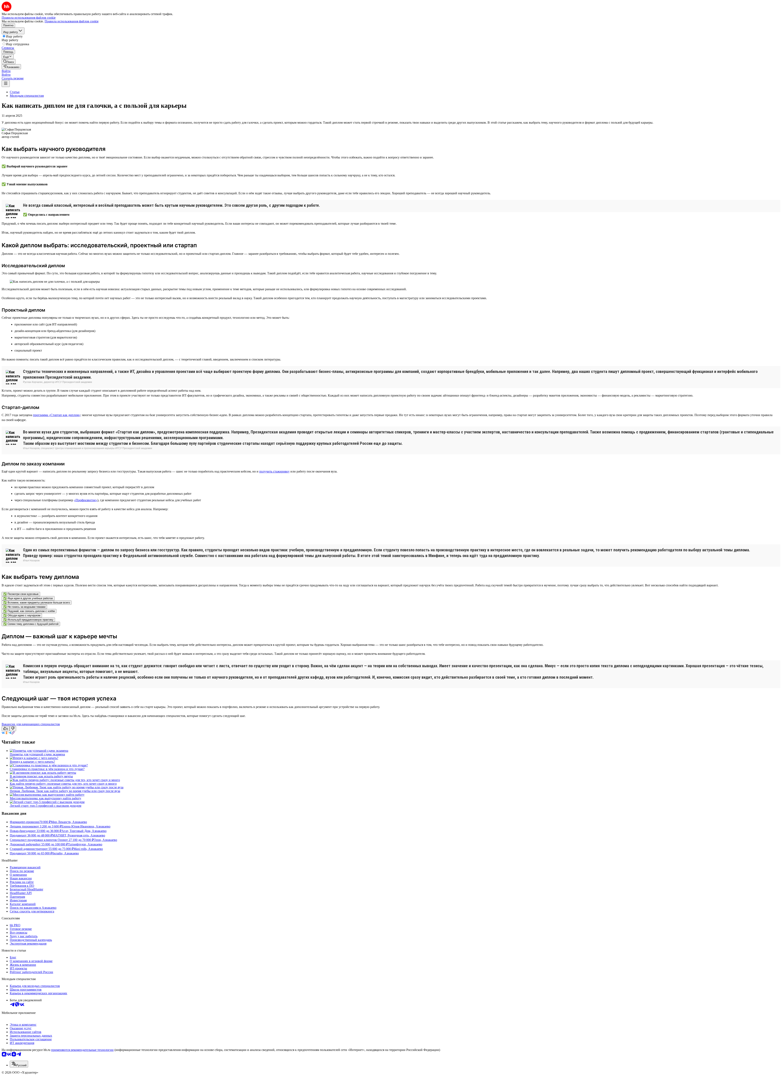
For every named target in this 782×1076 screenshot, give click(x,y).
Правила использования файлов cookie (72, 21)
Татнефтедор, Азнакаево (85, 844)
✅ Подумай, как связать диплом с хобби (29, 611)
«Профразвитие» (85, 500)
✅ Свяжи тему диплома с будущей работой (30, 623)
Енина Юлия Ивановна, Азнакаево (86, 826)
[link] (8, 61)
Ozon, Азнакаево (105, 840)
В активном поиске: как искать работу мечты (41, 776)
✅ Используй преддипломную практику (28, 619)
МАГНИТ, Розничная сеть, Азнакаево (78, 835)
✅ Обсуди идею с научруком (21, 615)
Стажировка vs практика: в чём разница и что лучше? (47, 769)
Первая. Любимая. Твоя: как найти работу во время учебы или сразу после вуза (65, 791)
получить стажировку (274, 471)
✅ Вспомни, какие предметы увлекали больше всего (36, 602)
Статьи (15, 92)
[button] (6, 71)
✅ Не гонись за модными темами (24, 606)
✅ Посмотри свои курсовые (20, 594)
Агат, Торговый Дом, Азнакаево (84, 831)
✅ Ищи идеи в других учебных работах (28, 598)
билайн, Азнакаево (65, 853)
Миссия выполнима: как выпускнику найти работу (45, 798)
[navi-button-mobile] (6, 83)
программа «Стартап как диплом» (56, 415)
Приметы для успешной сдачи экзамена (37, 754)
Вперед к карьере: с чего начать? (32, 761)
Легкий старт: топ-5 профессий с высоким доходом (45, 805)
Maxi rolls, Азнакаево (88, 849)
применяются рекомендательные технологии (82, 1050)
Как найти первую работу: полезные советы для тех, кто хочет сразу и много (63, 783)
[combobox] (19, 1064)
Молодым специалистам (27, 95)
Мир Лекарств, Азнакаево (69, 822)
